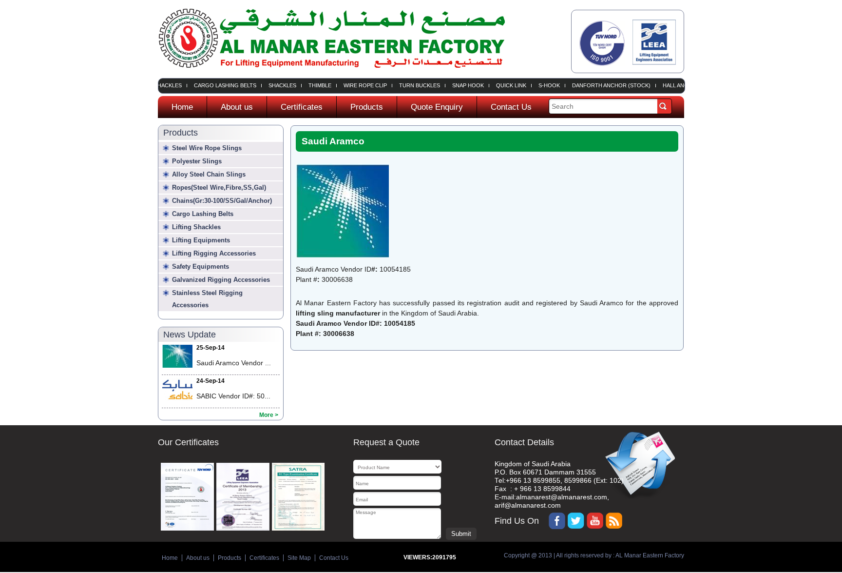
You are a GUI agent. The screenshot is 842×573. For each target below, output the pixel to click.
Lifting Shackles (196, 227)
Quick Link (505, 85)
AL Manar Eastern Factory (649, 555)
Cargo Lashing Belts (219, 85)
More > (268, 415)
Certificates (302, 107)
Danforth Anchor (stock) (605, 85)
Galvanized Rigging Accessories (221, 279)
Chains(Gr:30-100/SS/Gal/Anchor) (222, 200)
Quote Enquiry (437, 107)
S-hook (543, 85)
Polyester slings (197, 161)
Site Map (299, 557)
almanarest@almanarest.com (561, 497)
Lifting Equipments (201, 240)
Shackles (276, 85)
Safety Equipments (200, 266)
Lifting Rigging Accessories (214, 253)
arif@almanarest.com (528, 505)
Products (366, 107)
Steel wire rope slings (207, 148)
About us (237, 107)
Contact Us (511, 107)
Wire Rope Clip (359, 85)
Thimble (313, 85)
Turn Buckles (413, 85)
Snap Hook (462, 85)
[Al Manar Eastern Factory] (331, 73)
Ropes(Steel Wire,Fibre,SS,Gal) (219, 187)
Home (182, 107)
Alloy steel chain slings (209, 174)
